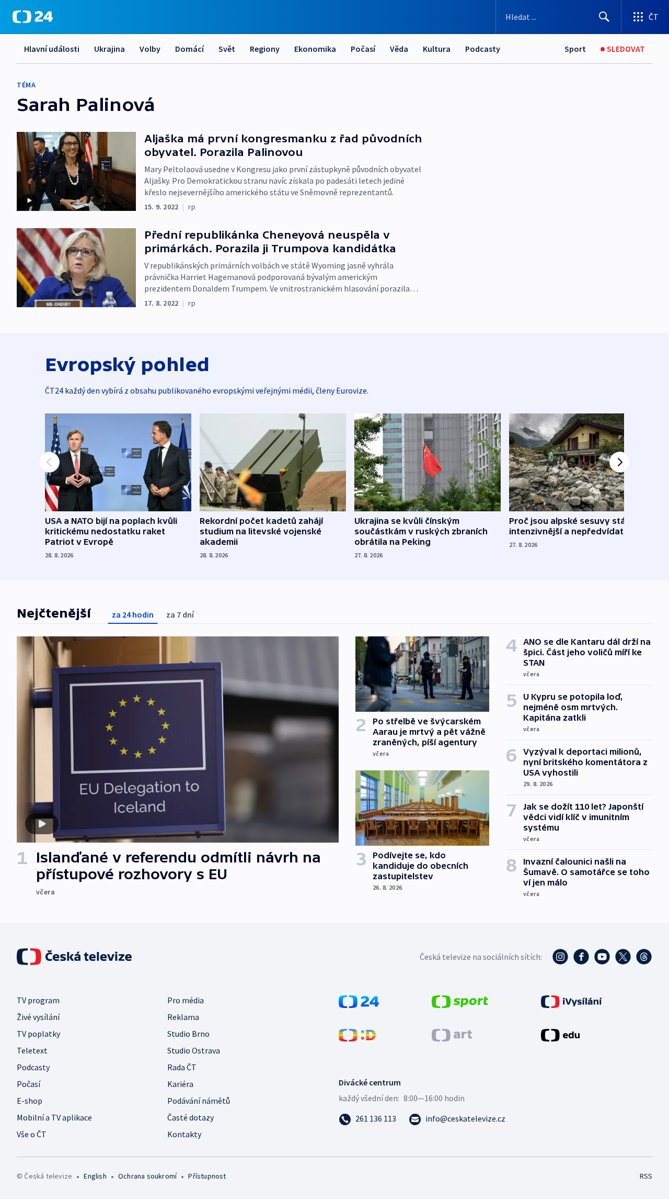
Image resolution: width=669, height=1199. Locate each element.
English (95, 1176)
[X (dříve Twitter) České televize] (623, 956)
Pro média (185, 1000)
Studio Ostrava (193, 1050)
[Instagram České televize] (560, 956)
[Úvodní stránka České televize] (75, 956)
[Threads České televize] (644, 956)
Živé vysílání (38, 1017)
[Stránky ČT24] (359, 1000)
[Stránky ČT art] (452, 1034)
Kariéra (180, 1084)
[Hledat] (604, 16)
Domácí (189, 48)
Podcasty (482, 48)
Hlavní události (51, 48)
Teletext (32, 1050)
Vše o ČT (32, 1134)
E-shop (29, 1100)
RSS (646, 1176)
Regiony (265, 48)
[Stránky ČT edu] (560, 1034)
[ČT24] (33, 16)
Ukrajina (109, 48)
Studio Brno (188, 1033)
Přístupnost (207, 1176)
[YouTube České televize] (602, 956)
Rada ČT (182, 1067)
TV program (38, 1000)
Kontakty (184, 1134)
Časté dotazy (190, 1117)
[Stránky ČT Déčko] (357, 1034)
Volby (150, 48)
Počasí (363, 48)
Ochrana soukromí (147, 1176)
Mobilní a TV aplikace (54, 1117)
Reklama (183, 1017)
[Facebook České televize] (581, 956)
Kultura (437, 48)
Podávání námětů (198, 1100)
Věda (399, 48)
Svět (226, 48)
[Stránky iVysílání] (571, 1000)
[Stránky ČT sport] (460, 1000)
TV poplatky (38, 1033)
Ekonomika (315, 48)
